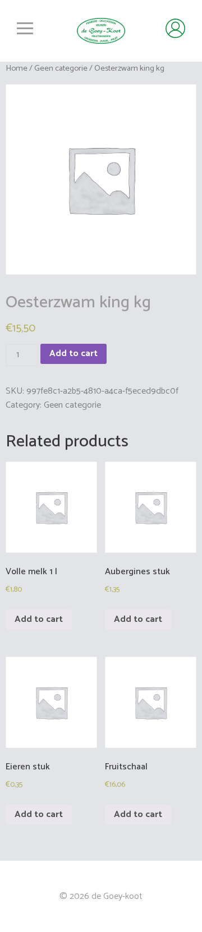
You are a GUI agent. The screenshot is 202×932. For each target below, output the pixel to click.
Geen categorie (61, 68)
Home (16, 68)
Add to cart (73, 353)
